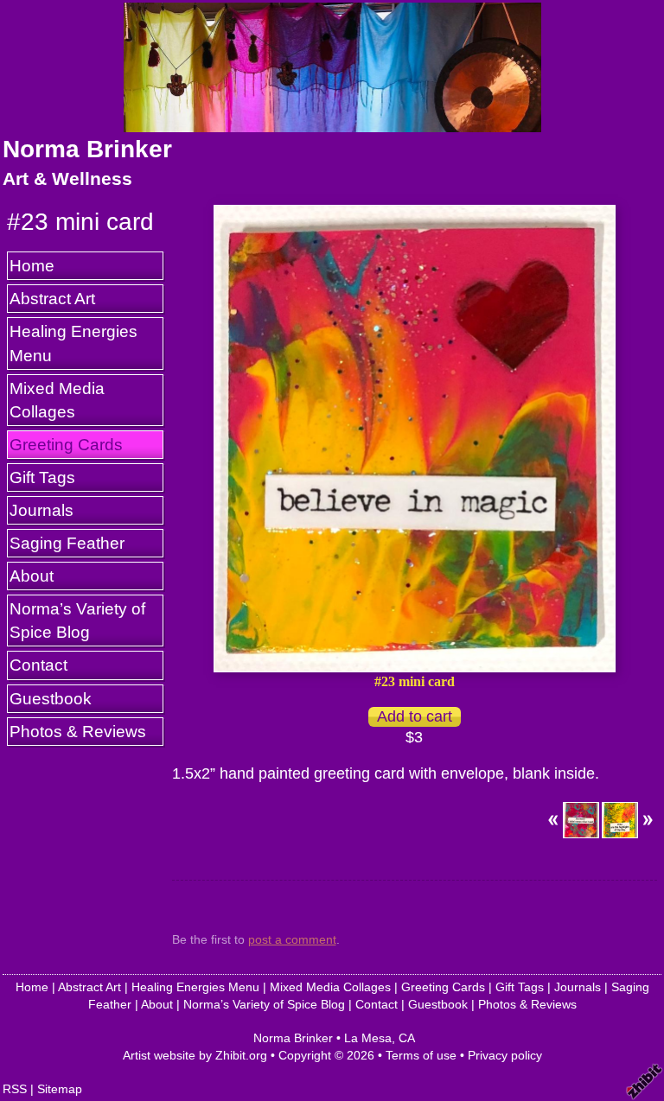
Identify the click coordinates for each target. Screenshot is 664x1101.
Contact (38, 664)
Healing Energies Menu (73, 342)
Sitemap (59, 1089)
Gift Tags (42, 477)
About (32, 575)
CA (407, 1038)
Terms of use (421, 1055)
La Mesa (368, 1038)
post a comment (292, 939)
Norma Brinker (87, 149)
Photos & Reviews (78, 731)
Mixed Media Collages (57, 400)
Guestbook (51, 698)
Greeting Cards (66, 444)
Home (32, 265)
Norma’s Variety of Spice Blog (77, 620)
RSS (15, 1089)
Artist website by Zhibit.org (195, 1055)
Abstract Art (52, 298)
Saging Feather (67, 542)
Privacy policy (505, 1055)
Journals (41, 509)
